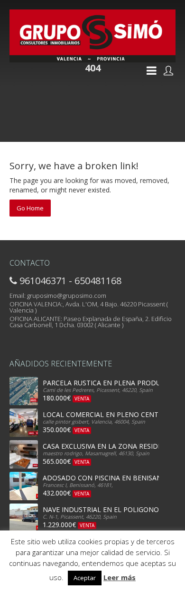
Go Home (30, 208)
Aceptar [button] (85, 578)
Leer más (119, 577)
